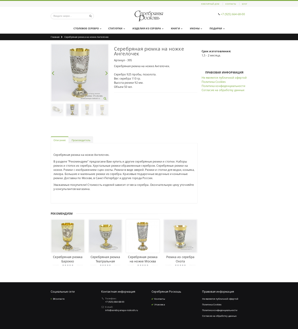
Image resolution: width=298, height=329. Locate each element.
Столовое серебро (86, 28)
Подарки (216, 28)
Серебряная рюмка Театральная (105, 259)
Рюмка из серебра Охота (180, 259)
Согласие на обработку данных (223, 90)
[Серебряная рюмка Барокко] (67, 236)
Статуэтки (115, 28)
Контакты (230, 4)
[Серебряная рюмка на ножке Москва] (142, 236)
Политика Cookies (214, 82)
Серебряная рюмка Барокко (67, 259)
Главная (55, 36)
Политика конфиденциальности (223, 86)
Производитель (81, 140)
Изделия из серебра (146, 28)
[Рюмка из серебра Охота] (180, 236)
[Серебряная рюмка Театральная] (105, 236)
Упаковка (159, 304)
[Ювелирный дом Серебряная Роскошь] (149, 16)
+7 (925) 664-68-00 (233, 14)
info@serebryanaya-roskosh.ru (121, 310)
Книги (175, 28)
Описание (59, 140)
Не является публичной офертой (224, 78)
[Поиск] (90, 16)
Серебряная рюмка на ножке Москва (142, 259)
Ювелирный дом (210, 4)
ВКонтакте (58, 298)
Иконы (195, 28)
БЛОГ (244, 4)
